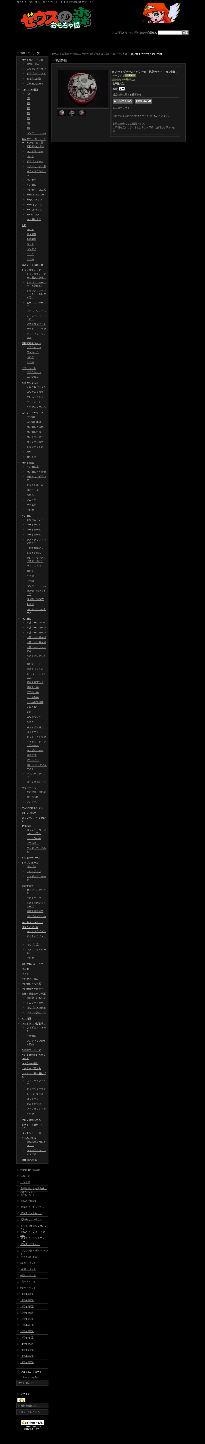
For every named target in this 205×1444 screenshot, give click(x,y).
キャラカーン (34, 402)
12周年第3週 (27, 1343)
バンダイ (31, 249)
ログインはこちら (30, 1412)
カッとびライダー (36, 931)
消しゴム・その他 (36, 916)
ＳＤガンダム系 (30, 383)
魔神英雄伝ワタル (31, 343)
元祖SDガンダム (35, 146)
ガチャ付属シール (36, 782)
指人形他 (31, 179)
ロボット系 (33, 490)
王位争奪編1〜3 (35, 547)
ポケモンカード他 (31, 1133)
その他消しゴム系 (36, 189)
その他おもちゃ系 (31, 983)
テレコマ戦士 (29, 812)
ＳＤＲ (30, 722)
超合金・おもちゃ (36, 997)
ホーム (55, 53)
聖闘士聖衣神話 (35, 911)
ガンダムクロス (35, 392)
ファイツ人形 (34, 566)
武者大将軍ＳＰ (35, 682)
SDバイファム (34, 204)
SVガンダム (33, 760)
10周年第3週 (27, 1306)
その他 (30, 259)
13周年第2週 (27, 1356)
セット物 (31, 456)
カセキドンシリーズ (32, 922)
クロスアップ (34, 871)
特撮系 (30, 495)
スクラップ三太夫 (31, 1068)
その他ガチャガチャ (32, 988)
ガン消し (26, 618)
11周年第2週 (27, 1319)
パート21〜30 (34, 534)
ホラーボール (29, 788)
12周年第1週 (27, 1331)
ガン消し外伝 (34, 431)
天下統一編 (33, 692)
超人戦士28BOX (35, 599)
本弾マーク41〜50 (36, 642)
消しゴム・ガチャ (36, 1007)
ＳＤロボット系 (35, 446)
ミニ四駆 (26, 1018)
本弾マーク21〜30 (36, 632)
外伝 (29, 712)
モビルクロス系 (35, 397)
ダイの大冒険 (29, 1138)
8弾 (28, 128)
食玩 (24, 225)
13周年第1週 (27, 1350)
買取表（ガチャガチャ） (33, 1207)
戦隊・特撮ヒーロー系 (34, 993)
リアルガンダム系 (36, 166)
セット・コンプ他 (36, 737)
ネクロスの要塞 (30, 89)
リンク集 (25, 1182)
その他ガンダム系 (36, 407)
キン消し (31, 184)
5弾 (28, 113)
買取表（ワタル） (30, 1244)
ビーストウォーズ (36, 310)
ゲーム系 (31, 504)
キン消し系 (33, 466)
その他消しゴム (30, 978)
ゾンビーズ (33, 801)
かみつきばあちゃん (32, 807)
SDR (29, 451)
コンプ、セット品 (36, 586)
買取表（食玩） (28, 1201)
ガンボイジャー (35, 750)
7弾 (28, 123)
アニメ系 (31, 499)
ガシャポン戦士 (35, 441)
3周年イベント (28, 1263)
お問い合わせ (139, 32)
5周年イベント (28, 1269)
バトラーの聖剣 (30, 1063)
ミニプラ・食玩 (35, 1002)
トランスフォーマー (32, 270)
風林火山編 (33, 687)
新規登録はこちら (30, 1405)
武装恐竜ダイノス (36, 324)
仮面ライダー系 (30, 927)
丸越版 (30, 604)
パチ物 (30, 581)
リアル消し (33, 843)
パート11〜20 (34, 529)
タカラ (30, 254)
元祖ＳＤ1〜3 (34, 707)
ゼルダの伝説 (34, 1104)
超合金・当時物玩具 (32, 265)
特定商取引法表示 (30, 1169)
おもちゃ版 (33, 797)
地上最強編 (33, 697)
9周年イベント (28, 1287)
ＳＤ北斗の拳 (34, 838)
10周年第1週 (27, 1294)
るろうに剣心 (34, 78)
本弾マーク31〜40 (36, 637)
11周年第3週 (27, 1325)
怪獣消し (31, 1035)
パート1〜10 (33, 524)
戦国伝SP (32, 755)
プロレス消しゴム (31, 1120)
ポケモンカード (35, 83)
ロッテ (30, 244)
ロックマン (33, 1099)
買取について (27, 1194)
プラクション (34, 347)
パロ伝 (30, 357)
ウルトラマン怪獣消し (34, 1023)
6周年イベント (28, 1275)
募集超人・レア (35, 519)
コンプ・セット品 (36, 133)
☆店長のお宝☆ (28, 1256)
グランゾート (29, 368)
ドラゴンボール (35, 161)
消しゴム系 (33, 944)
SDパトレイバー (35, 194)
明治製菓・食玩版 (36, 792)
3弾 (28, 103)
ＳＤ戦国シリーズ (31, 1050)
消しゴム (31, 866)
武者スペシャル (35, 669)
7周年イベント (28, 1281)
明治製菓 (31, 239)
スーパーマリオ (35, 1094)
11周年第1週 (27, 1312)
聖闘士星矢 (28, 886)
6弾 (28, 118)
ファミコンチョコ (36, 1109)
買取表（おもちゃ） (31, 1213)
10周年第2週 (27, 1300)
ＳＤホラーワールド (32, 857)
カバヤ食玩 (33, 377)
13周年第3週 (27, 1362)
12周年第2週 (27, 1337)
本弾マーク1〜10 (36, 622)
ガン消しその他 (35, 426)
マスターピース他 (36, 329)
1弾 (28, 93)
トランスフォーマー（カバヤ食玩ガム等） (36, 294)
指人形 (25, 968)
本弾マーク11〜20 (36, 627)
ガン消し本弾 (34, 219)
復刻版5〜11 (33, 664)
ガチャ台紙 (28, 462)
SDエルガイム (34, 209)
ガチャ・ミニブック (32, 413)
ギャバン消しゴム (36, 1012)
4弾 (28, 108)
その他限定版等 (35, 702)
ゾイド (25, 973)
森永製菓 (31, 234)
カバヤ (30, 229)
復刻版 (30, 571)
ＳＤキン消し (34, 552)
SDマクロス (33, 214)
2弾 (28, 98)
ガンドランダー (35, 151)
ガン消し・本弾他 (36, 471)
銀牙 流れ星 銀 (29, 1159)
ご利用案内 (121, 32)
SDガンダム (33, 63)
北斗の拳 (26, 826)
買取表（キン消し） (31, 1219)
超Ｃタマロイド (35, 732)
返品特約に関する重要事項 (127, 94)
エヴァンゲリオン (36, 68)
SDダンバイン (34, 199)
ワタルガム (33, 352)
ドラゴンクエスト (36, 73)
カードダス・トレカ (32, 59)
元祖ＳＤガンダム (36, 387)
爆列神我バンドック (32, 963)
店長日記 (25, 1176)
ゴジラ (30, 156)
